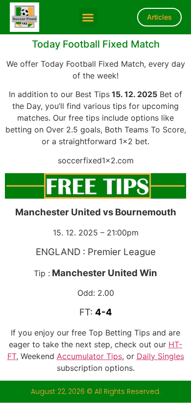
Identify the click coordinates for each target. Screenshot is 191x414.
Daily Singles (160, 356)
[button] (88, 17)
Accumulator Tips (89, 356)
